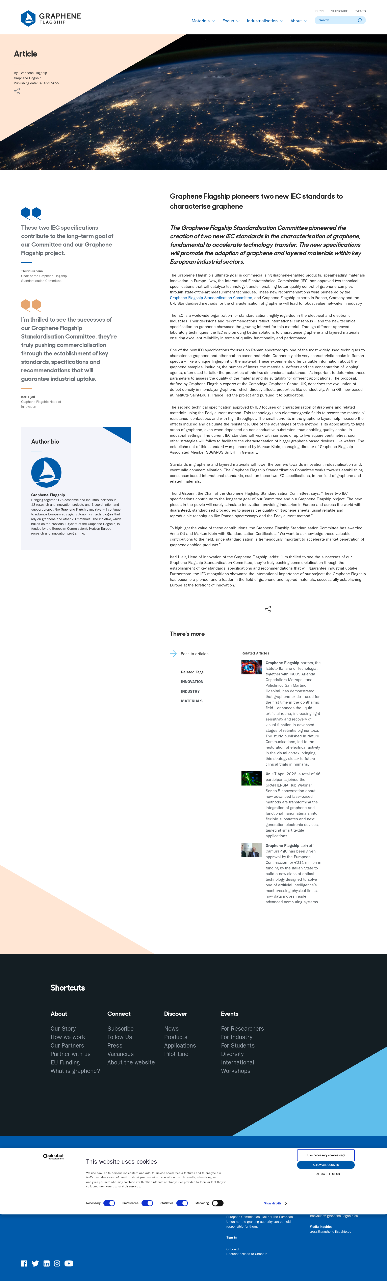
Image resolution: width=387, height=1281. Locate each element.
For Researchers (242, 1028)
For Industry (236, 1037)
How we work (68, 1037)
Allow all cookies (326, 1165)
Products (175, 1037)
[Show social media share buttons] (268, 609)
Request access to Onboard (246, 1254)
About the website (131, 1062)
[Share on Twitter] (255, 601)
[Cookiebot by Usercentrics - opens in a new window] (53, 1157)
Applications (180, 1045)
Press (319, 11)
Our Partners (67, 1045)
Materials (192, 701)
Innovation (192, 681)
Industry (190, 691)
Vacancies (120, 1054)
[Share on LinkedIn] (282, 601)
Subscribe (339, 11)
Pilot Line (176, 1054)
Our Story (63, 1028)
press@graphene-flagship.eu (330, 1231)
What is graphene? (75, 1071)
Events (360, 11)
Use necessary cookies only (326, 1155)
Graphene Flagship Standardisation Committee (211, 297)
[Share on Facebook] (269, 595)
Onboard (232, 1249)
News (171, 1028)
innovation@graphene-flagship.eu (333, 1216)
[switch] (147, 1203)
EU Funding (65, 1062)
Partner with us (71, 1054)
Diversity (232, 1054)
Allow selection (328, 1174)
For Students (238, 1045)
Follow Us (119, 1037)
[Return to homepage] (56, 19)
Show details (272, 1203)
